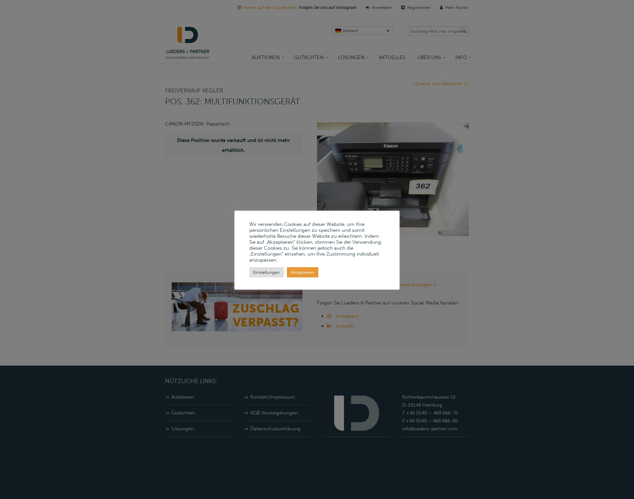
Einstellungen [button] (266, 272)
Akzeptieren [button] (302, 272)
